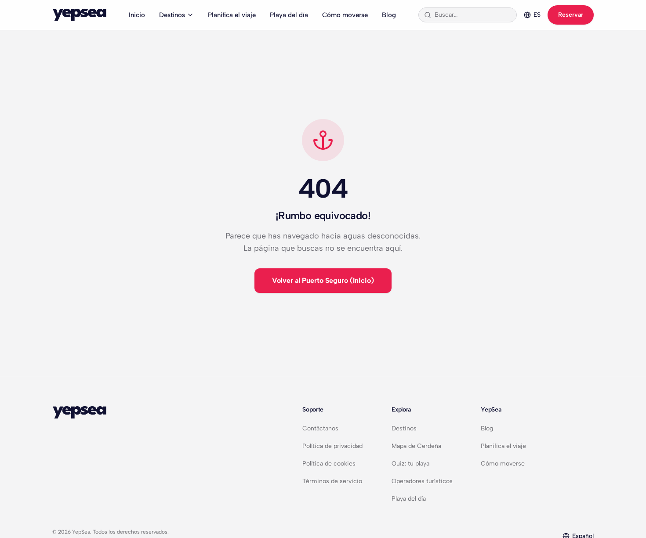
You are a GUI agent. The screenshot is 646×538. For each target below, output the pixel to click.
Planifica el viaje (232, 15)
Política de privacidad (332, 446)
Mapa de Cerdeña (416, 446)
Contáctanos (320, 428)
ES (537, 14)
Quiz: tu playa (410, 463)
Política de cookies (329, 463)
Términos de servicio (332, 481)
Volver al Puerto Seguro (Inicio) (323, 280)
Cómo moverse (345, 15)
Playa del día (289, 15)
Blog (389, 15)
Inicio (137, 15)
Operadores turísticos (422, 481)
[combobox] (473, 15)
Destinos (172, 15)
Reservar (570, 14)
